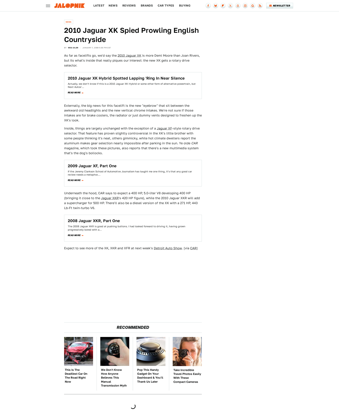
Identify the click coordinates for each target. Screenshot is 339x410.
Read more (74, 92)
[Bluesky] (215, 5)
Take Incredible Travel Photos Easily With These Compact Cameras (187, 376)
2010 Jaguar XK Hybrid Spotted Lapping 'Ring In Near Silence (126, 78)
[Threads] (237, 5)
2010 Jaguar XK (129, 55)
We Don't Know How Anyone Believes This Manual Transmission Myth (114, 377)
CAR (193, 248)
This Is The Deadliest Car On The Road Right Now (76, 375)
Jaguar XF (164, 128)
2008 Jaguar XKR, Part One (94, 220)
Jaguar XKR (110, 198)
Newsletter (281, 5)
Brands (147, 5)
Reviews (129, 5)
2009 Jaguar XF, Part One (92, 166)
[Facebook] (208, 5)
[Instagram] (245, 5)
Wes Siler (73, 48)
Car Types (166, 5)
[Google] (252, 5)
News (113, 5)
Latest (98, 5)
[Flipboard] (223, 5)
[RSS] (260, 5)
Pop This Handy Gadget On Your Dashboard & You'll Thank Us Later (150, 375)
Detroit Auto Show (168, 248)
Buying (185, 5)
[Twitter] (230, 5)
